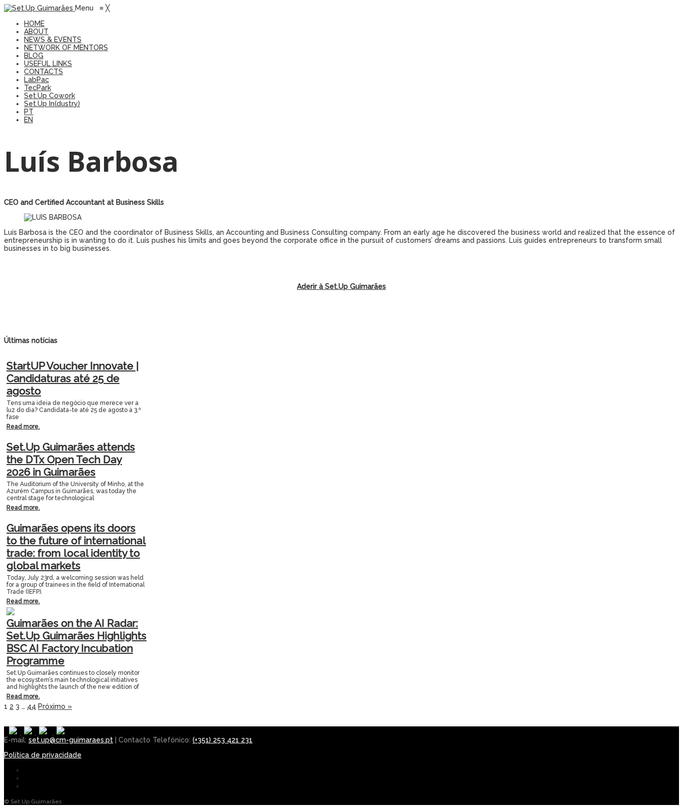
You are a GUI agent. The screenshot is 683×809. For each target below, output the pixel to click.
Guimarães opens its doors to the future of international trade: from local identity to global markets (76, 547)
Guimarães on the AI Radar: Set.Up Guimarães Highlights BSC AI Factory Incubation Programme (76, 642)
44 (31, 706)
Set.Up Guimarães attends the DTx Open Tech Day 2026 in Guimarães (70, 459)
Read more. (23, 426)
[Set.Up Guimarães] (39, 8)
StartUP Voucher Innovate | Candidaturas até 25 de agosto (72, 378)
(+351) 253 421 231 (222, 740)
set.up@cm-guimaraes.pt (70, 740)
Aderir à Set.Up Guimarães (341, 286)
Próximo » (55, 706)
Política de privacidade (43, 755)
